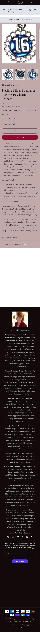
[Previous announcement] (4, 2)
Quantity (5, 114)
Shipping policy (27, 625)
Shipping (4, 106)
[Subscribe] (33, 553)
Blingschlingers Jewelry (19, 619)
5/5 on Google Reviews (17, 475)
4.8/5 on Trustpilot (25, 472)
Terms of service (15, 625)
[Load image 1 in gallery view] (7, 74)
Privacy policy (29, 621)
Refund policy (18, 621)
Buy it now (20, 137)
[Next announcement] (36, 2)
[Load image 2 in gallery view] (20, 74)
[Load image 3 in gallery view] (32, 74)
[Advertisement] (20, 268)
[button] (4, 10)
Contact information (21, 628)
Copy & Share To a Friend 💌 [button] (15, 244)
